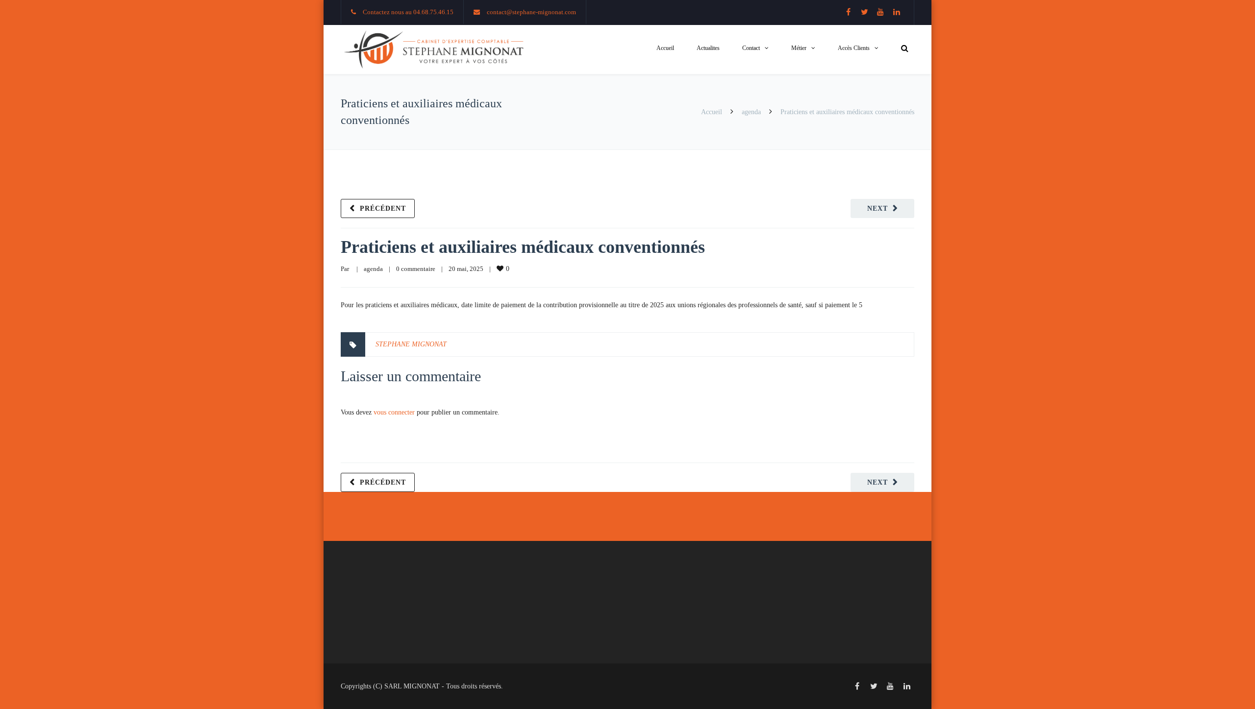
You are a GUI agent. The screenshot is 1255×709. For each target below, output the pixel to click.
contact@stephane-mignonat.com (531, 12)
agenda (751, 112)
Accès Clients (854, 48)
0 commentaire (415, 268)
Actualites (708, 48)
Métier (798, 48)
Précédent (383, 208)
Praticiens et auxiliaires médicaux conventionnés (523, 247)
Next (877, 208)
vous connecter (394, 412)
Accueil (665, 48)
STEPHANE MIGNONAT (411, 344)
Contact (751, 48)
